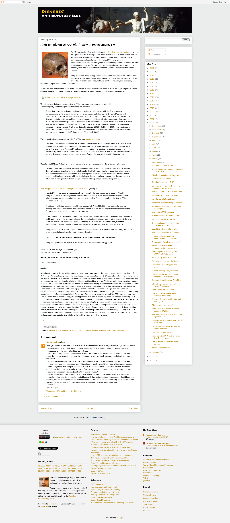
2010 (152, 108)
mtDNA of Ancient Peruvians (163, 219)
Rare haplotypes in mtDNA (163, 182)
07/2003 (78, 466)
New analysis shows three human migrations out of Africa (64, 188)
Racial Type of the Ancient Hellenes (105, 463)
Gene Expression (150, 492)
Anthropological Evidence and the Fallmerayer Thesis (113, 465)
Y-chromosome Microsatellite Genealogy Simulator (112, 503)
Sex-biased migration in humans (165, 232)
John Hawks (148, 504)
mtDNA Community (151, 475)
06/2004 (71, 471)
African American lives (161, 347)
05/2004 (64, 471)
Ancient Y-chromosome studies (156, 460)
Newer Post (46, 408)
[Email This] (45, 326)
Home (90, 408)
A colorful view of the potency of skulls (107, 445)
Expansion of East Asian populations (167, 203)
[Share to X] (50, 326)
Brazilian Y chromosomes (162, 165)
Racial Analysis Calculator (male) (104, 487)
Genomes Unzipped (151, 498)
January (155, 352)
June (154, 148)
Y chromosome (118, 330)
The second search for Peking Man (166, 261)
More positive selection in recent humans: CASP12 (165, 310)
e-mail (55, 504)
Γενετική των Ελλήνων (156, 435)
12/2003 (71, 468)
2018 (152, 79)
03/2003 (49, 466)
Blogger (120, 518)
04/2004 (56, 471)
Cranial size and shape (161, 178)
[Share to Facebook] (53, 326)
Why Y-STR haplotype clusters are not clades (110, 460)
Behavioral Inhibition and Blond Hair (167, 280)
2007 (152, 119)
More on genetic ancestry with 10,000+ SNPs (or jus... (164, 253)
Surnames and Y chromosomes (165, 195)
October (155, 133)
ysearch (146, 481)
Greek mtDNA (96, 471)
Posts (152, 50)
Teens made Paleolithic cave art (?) (166, 242)
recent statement (93, 139)
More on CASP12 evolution (163, 212)
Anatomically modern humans (164, 257)
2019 (152, 75)
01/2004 (78, 468)
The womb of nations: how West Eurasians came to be (114, 437)
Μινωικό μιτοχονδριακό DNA (157, 437)
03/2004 (49, 471)
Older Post (133, 408)
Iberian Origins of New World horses (167, 192)
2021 (152, 68)
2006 (152, 123)
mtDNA (95, 330)
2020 (152, 72)
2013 (152, 97)
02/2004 (41, 471)
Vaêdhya (147, 511)
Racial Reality (149, 508)
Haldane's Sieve (150, 501)
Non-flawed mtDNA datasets (163, 199)
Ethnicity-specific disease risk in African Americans (165, 285)
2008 (152, 115)
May (154, 151)
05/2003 (64, 466)
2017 (152, 83)
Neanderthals (105, 330)
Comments (155, 54)
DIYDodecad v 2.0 (98, 484)
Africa (58, 330)
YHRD (145, 478)
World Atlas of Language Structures (158, 465)
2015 (152, 90)
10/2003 (56, 468)
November (156, 129)
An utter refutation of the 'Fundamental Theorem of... (164, 247)
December (156, 126)
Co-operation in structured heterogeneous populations (164, 237)
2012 (152, 101)
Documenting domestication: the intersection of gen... (165, 224)
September (157, 137)
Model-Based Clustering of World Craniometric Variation (114, 439)
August (155, 140)
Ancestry (65, 330)
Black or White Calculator (101, 497)
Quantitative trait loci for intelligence (167, 229)
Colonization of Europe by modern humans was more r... (166, 187)
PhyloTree (147, 473)
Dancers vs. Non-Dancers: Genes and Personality (166, 327)
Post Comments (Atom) (95, 417)
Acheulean (50, 330)
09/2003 (49, 468)
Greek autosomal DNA (100, 473)
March (155, 158)
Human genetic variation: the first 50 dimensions (111, 447)
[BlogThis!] (48, 326)
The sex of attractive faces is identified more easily (164, 294)
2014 (152, 93)
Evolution (74, 330)
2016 (152, 86)
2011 (152, 104)
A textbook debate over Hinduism (165, 175)
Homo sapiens (85, 330)
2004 (152, 360)
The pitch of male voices (162, 332)
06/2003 (71, 466)
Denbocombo (52, 342)
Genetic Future (149, 495)
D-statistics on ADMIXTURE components (162, 446)
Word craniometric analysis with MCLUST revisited (112, 442)
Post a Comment (51, 396)
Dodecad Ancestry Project (158, 443)
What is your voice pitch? (162, 305)
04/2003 (56, 466)
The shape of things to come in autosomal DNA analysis (165, 275)
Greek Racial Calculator (101, 500)
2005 (152, 357)
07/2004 (78, 471)
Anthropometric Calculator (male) (105, 492)
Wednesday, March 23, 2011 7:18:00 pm (63, 391)
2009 (152, 112)
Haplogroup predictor (152, 470)
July (154, 144)
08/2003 (41, 468)
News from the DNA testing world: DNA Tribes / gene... (166, 337)
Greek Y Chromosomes (101, 468)
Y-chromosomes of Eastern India (165, 216)
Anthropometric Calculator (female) (105, 495)
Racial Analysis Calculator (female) (105, 489)
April (154, 155)
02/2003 (41, 466)
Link (42, 320)
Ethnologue (148, 467)
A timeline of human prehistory (103, 434)
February (156, 162)
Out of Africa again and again (120, 52)
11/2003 (64, 468)
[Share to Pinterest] (55, 326)
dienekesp (44, 506)
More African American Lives (164, 290)
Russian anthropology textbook (165, 271)
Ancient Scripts (149, 462)
